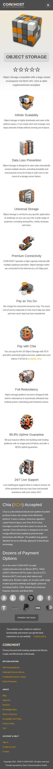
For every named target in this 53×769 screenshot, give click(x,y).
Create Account (9, 747)
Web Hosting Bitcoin (11, 667)
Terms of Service (10, 714)
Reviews (6, 705)
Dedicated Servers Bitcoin (13, 672)
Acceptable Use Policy (12, 719)
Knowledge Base (10, 709)
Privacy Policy (9, 723)
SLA (4, 728)
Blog (4, 695)
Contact (6, 751)
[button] (48, 5)
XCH (18, 504)
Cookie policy (40, 636)
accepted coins (34, 359)
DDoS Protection (10, 681)
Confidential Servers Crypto (14, 677)
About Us (6, 700)
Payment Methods (27, 618)
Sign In (5, 742)
